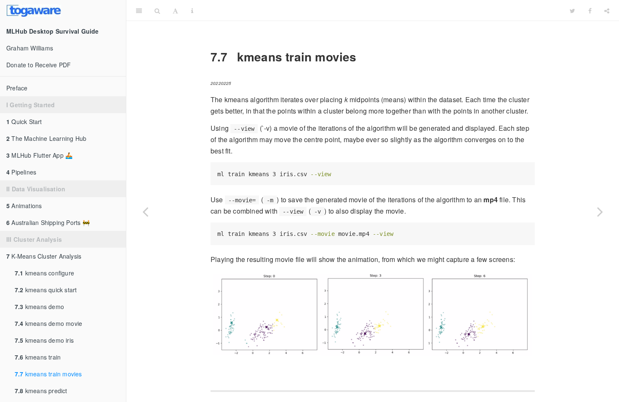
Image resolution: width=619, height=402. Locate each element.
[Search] (157, 10)
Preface (16, 88)
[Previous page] (145, 211)
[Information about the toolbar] (192, 10)
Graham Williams (29, 48)
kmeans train (38, 357)
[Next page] (600, 211)
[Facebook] (590, 10)
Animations (24, 205)
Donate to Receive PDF (38, 65)
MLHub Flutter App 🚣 (39, 155)
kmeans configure (44, 273)
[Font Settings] (175, 10)
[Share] (607, 10)
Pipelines (21, 172)
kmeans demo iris (44, 340)
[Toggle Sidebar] (139, 10)
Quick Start (24, 121)
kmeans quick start (46, 290)
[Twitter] (572, 10)
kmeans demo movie (48, 323)
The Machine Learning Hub (46, 138)
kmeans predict (41, 390)
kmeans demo (39, 306)
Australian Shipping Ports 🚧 (48, 222)
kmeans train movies (48, 374)
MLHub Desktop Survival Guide (382, 10)
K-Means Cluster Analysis (43, 256)
